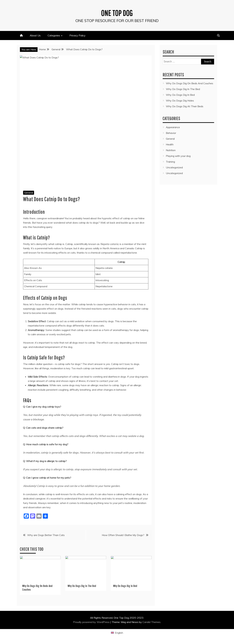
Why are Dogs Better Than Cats (46, 535)
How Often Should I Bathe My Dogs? (123, 535)
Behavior (171, 133)
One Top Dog (117, 12)
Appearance (173, 127)
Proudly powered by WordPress (91, 622)
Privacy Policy (77, 35)
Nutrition (171, 150)
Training (170, 161)
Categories (54, 35)
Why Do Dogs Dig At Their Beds (184, 106)
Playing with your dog (178, 155)
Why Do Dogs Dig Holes (180, 100)
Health (170, 144)
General (28, 192)
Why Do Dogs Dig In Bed (125, 586)
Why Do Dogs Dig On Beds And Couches (189, 83)
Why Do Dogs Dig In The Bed (82, 586)
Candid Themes (151, 622)
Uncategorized (174, 167)
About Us (35, 35)
